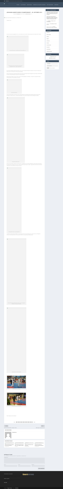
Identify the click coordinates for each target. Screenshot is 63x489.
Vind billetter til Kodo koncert (52, 24)
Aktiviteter (48, 32)
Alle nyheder (23, 4)
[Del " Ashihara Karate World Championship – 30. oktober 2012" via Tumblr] (22, 422)
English (48, 38)
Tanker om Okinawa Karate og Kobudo (29, 445)
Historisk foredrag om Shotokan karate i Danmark (39, 445)
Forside (17, 4)
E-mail (19, 464)
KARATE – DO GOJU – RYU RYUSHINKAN (51, 21)
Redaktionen (29, 4)
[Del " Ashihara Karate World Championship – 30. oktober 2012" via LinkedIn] (25, 422)
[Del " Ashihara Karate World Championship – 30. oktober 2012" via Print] (32, 422)
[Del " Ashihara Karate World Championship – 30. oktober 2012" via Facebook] (16, 422)
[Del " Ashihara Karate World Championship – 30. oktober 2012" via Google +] (20, 422)
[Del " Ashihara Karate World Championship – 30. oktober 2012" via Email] (30, 422)
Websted (33, 464)
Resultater (48, 47)
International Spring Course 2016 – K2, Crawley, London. (19, 445)
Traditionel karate (49, 51)
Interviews (48, 40)
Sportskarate (48, 49)
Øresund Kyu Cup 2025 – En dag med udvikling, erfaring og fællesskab (52, 18)
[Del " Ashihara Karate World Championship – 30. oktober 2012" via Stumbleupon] (28, 422)
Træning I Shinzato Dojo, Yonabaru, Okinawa (52, 27)
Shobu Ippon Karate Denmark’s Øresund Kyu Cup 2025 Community (52, 17)
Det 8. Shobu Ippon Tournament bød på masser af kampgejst (52, 13)
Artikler (48, 36)
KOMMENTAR (6, 457)
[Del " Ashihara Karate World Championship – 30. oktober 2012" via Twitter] (18, 422)
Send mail (5, 482)
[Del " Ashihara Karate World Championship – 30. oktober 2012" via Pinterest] (23, 422)
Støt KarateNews (50, 4)
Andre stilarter (49, 34)
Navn (5, 464)
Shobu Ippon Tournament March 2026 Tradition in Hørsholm (52, 12)
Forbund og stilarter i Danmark (39, 4)
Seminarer (56, 4)
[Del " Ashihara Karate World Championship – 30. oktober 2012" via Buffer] (27, 422)
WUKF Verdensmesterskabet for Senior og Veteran (9, 445)
